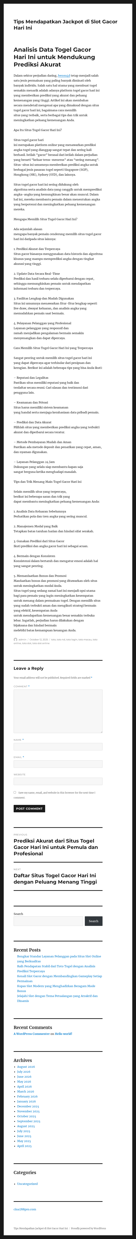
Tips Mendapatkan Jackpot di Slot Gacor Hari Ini (41, 1228)
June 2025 (24, 1136)
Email (19, 757)
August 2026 (26, 1066)
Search (18, 914)
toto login (71, 639)
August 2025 (26, 1126)
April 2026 (24, 1086)
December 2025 (28, 1106)
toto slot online (41, 643)
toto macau (85, 639)
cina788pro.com (25, 1209)
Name (19, 739)
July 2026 (23, 1071)
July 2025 (23, 1131)
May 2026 (24, 1081)
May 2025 (24, 1141)
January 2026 (26, 1101)
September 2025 (28, 1121)
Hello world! (63, 1034)
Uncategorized (27, 1184)
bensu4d (64, 75)
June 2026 (24, 1076)
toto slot (26, 643)
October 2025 (26, 1116)
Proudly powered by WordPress (88, 1228)
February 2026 (27, 1096)
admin (22, 639)
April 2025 (24, 1146)
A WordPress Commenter (32, 1034)
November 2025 (28, 1111)
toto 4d (61, 639)
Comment (22, 686)
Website (20, 774)
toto (53, 639)
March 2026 (25, 1091)
